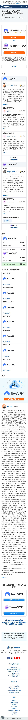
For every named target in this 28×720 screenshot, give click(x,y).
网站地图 (14, 708)
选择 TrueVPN (14, 613)
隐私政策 (14, 704)
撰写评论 (6, 221)
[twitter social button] (12, 658)
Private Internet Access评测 (14, 690)
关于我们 (14, 700)
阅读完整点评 (14, 159)
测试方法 (14, 714)
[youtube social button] (18, 658)
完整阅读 (5, 104)
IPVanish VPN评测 (14, 692)
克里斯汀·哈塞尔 (11, 171)
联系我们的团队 (14, 702)
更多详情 (13, 37)
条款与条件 (14, 706)
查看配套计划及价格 (13, 399)
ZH (22, 6)
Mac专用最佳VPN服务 (14, 671)
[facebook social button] (8, 658)
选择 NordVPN (13, 600)
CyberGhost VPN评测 (14, 687)
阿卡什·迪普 (10, 85)
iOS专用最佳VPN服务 (14, 673)
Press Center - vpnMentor (14, 710)
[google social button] (15, 658)
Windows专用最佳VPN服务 (14, 669)
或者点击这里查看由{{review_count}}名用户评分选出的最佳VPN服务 (14, 622)
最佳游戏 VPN (14, 676)
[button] (2, 717)
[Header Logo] (6, 6)
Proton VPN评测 (14, 688)
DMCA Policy (14, 712)
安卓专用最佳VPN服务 (14, 675)
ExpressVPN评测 (14, 685)
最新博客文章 (14, 667)
